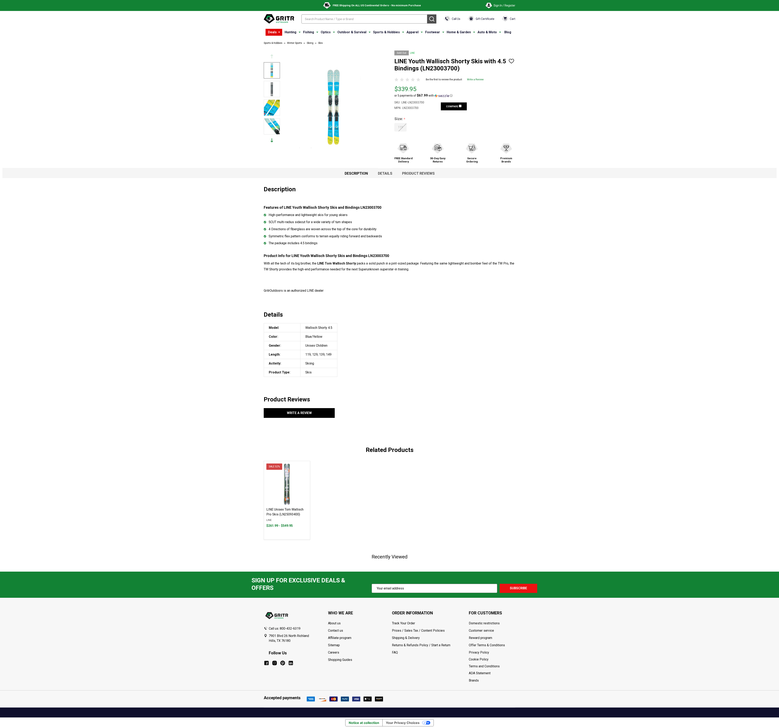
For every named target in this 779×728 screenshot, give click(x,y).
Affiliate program (339, 638)
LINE (412, 53)
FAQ (395, 652)
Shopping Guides (340, 660)
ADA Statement (480, 673)
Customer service (481, 630)
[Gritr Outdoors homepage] (279, 19)
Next (272, 140)
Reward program (480, 638)
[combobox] (364, 19)
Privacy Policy (492, 652)
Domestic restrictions (484, 623)
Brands (474, 680)
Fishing (308, 32)
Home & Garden (459, 32)
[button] (423, 96)
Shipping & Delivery (406, 638)
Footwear (432, 32)
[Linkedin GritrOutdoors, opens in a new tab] (290, 663)
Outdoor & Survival (351, 32)
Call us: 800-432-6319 (284, 628)
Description (356, 173)
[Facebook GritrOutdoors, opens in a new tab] (266, 663)
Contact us (335, 630)
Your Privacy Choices (403, 723)
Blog (507, 32)
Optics (326, 32)
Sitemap (334, 645)
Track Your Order (403, 623)
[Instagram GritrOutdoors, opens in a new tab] (274, 663)
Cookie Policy (492, 659)
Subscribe (518, 588)
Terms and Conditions (492, 666)
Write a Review (475, 79)
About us (334, 623)
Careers (333, 652)
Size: (400, 119)
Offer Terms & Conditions (487, 645)
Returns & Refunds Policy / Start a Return (421, 645)
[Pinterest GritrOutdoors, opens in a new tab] (282, 663)
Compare (452, 106)
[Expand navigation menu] (300, 32)
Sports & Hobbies (386, 32)
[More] (279, 32)
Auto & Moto (487, 32)
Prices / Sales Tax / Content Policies (418, 630)
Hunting (290, 32)
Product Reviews (418, 173)
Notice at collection (364, 723)
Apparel (413, 32)
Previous (272, 56)
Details (385, 173)
